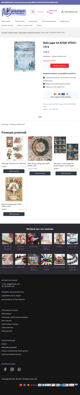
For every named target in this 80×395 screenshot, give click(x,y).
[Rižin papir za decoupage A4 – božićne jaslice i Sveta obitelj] (66, 148)
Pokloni (39, 25)
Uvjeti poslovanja (7, 327)
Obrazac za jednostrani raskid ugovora (15, 351)
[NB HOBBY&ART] (14, 12)
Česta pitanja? (6, 314)
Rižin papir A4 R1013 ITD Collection (14, 164)
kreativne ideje (53, 12)
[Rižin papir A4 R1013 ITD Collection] (14, 148)
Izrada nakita (33, 21)
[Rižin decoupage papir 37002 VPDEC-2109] (14, 189)
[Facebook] (5, 369)
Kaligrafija (20, 267)
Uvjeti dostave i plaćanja (10, 324)
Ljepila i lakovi (64, 21)
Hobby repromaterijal (49, 21)
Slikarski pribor (20, 21)
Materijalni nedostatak (9, 347)
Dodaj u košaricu (59, 66)
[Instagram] (12, 369)
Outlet (40, 12)
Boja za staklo (7, 267)
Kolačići (4, 344)
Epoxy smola (72, 246)
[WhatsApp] (19, 369)
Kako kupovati (6, 320)
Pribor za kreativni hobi (24, 25)
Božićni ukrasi (6, 21)
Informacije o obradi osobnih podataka (15, 317)
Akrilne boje (33, 246)
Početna (4, 32)
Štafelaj (59, 246)
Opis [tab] (40, 117)
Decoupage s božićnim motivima (30, 32)
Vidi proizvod (14, 171)
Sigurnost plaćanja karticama (11, 354)
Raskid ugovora (7, 331)
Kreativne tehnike (7, 25)
